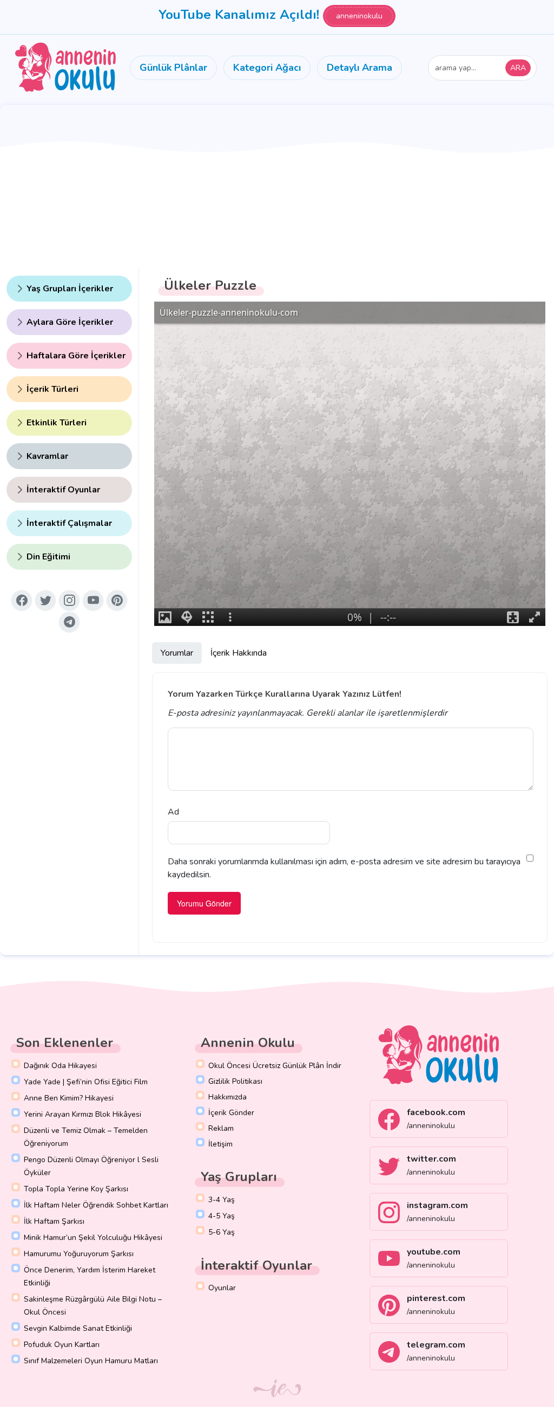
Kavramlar (47, 456)
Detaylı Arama (359, 67)
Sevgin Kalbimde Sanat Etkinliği (78, 1328)
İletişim (220, 1144)
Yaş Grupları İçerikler (70, 289)
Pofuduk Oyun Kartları (62, 1344)
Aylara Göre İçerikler (70, 322)
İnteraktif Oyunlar (63, 490)
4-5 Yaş (221, 1216)
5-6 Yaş (221, 1232)
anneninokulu (359, 16)
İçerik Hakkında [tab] (238, 653)
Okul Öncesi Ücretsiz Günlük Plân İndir (274, 1066)
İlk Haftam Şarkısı (54, 1221)
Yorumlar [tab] (177, 653)
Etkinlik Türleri (57, 423)
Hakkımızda (227, 1097)
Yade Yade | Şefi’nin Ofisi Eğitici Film (86, 1082)
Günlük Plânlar (173, 67)
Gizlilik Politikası (235, 1081)
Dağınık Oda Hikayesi (60, 1066)
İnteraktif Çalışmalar (69, 523)
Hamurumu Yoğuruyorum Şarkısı (79, 1254)
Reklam (221, 1128)
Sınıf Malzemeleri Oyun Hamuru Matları (91, 1361)
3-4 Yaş (221, 1200)
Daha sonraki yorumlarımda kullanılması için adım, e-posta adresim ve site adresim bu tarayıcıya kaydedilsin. (344, 868)
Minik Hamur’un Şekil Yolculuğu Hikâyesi (93, 1237)
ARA (518, 68)
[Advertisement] (277, 186)
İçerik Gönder (231, 1113)
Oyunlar (222, 1288)
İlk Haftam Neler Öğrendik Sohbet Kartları (96, 1205)
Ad (173, 812)
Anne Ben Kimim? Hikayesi (69, 1098)
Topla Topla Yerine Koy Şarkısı (76, 1189)
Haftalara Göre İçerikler (76, 356)
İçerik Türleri (52, 389)
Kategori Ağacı (267, 67)
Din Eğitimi (48, 557)
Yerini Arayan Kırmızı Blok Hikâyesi (82, 1114)
